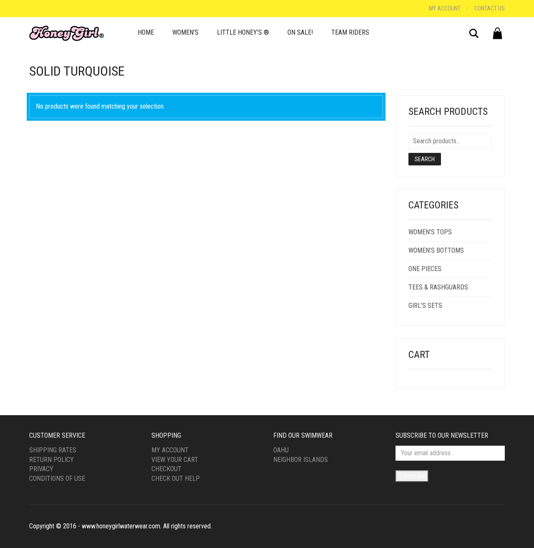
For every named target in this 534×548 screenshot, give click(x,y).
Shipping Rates (52, 450)
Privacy (41, 469)
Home (146, 32)
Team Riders (350, 32)
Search (425, 159)
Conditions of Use (57, 478)
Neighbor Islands (300, 460)
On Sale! (300, 32)
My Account (445, 8)
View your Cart (174, 460)
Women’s (185, 32)
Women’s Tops (430, 232)
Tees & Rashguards (438, 287)
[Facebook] (31, 8)
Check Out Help (175, 478)
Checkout (166, 469)
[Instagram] (40, 8)
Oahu (281, 450)
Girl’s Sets (425, 306)
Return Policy (51, 460)
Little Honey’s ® (243, 32)
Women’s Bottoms (436, 250)
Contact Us (489, 8)
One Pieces (424, 269)
